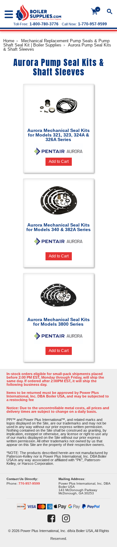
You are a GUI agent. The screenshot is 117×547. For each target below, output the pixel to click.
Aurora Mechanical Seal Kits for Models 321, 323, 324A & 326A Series (58, 135)
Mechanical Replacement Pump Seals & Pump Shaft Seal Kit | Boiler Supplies (56, 42)
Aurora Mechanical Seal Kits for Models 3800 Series (58, 322)
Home (8, 40)
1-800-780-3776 (44, 24)
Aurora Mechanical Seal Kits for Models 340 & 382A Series (58, 227)
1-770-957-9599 (92, 24)
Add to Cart (59, 161)
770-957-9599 (29, 483)
